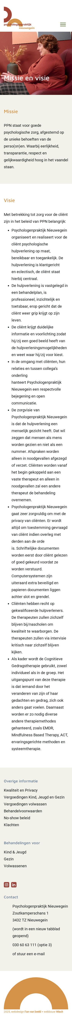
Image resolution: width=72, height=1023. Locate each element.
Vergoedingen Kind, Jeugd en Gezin (34, 797)
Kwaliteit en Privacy (20, 790)
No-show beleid (17, 818)
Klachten (11, 825)
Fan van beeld (33, 1011)
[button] (6, 884)
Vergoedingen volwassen (25, 804)
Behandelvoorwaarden (23, 811)
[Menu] (63, 24)
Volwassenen (15, 866)
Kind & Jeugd (15, 852)
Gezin (9, 859)
